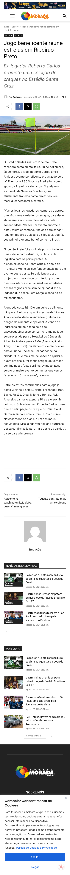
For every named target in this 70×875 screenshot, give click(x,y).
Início (6, 26)
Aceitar (35, 856)
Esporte (16, 26)
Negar (35, 866)
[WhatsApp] (36, 106)
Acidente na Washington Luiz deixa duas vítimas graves (18, 502)
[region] (35, 835)
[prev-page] (6, 631)
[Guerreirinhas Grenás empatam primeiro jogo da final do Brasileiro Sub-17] (13, 598)
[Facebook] (19, 106)
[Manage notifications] (61, 867)
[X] (28, 106)
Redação (17, 96)
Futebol (18, 35)
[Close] (66, 798)
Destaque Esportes (9, 584)
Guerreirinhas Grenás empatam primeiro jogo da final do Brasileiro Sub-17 (45, 597)
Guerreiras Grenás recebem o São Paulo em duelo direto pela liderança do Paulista (45, 616)
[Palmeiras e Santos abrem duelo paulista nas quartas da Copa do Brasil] (13, 579)
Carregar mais (33, 735)
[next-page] (12, 631)
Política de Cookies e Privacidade (36, 847)
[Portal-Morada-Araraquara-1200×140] (35, 5)
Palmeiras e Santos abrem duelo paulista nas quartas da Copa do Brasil (44, 579)
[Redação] (6, 97)
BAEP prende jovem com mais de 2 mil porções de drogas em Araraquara (45, 720)
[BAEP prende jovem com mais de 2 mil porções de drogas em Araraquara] (13, 721)
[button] (6, 16)
